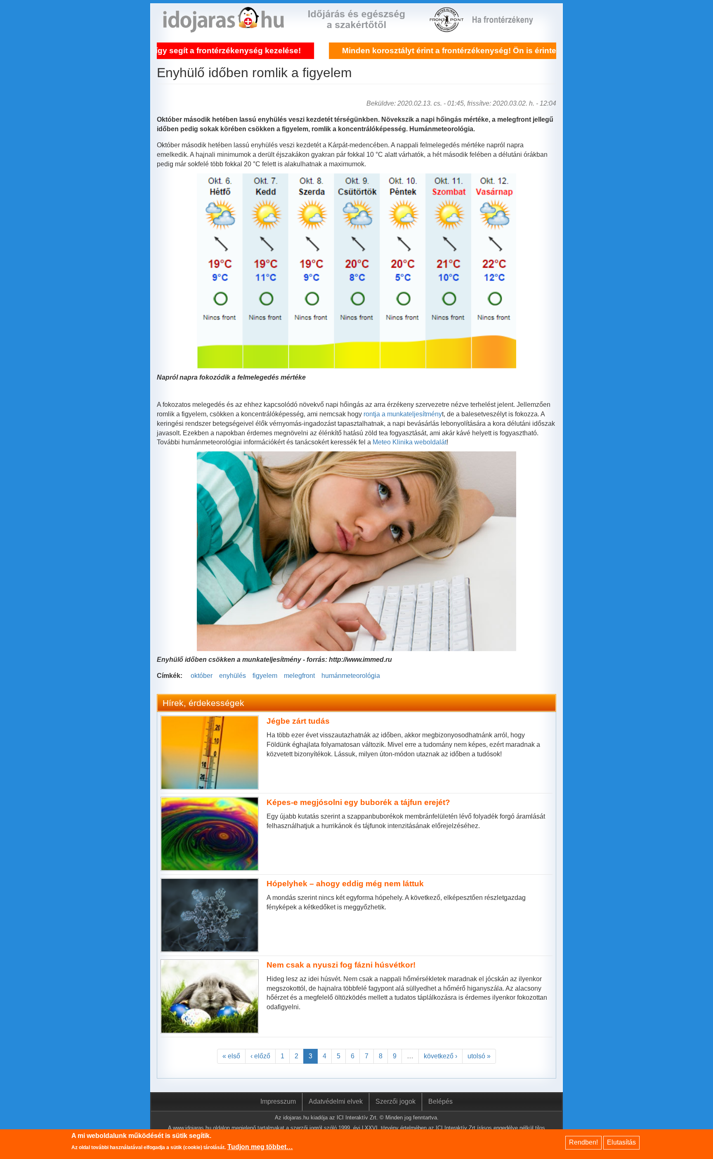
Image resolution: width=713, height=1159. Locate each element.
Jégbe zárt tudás (298, 721)
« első (231, 1056)
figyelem (265, 675)
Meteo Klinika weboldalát (409, 442)
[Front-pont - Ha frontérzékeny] (447, 27)
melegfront (299, 675)
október (201, 675)
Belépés (440, 1101)
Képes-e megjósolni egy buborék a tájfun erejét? (358, 802)
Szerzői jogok (395, 1101)
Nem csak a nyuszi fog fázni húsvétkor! (341, 965)
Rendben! (583, 1142)
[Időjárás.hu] (223, 27)
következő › (440, 1056)
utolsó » (479, 1056)
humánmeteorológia (350, 675)
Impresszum (278, 1101)
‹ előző (260, 1056)
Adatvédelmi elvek (336, 1101)
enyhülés (232, 675)
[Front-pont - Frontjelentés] (507, 27)
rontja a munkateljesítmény (403, 414)
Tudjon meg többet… (260, 1147)
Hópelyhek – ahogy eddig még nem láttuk (345, 883)
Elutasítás (621, 1142)
